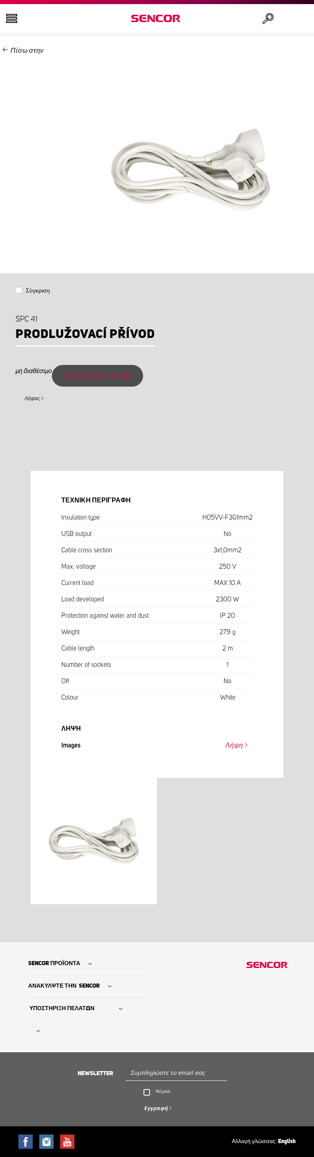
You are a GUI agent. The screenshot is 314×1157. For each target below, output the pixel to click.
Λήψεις (32, 398)
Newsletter (95, 1073)
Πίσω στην (27, 50)
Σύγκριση (38, 291)
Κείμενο (163, 1091)
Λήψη (234, 745)
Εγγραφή (156, 1108)
